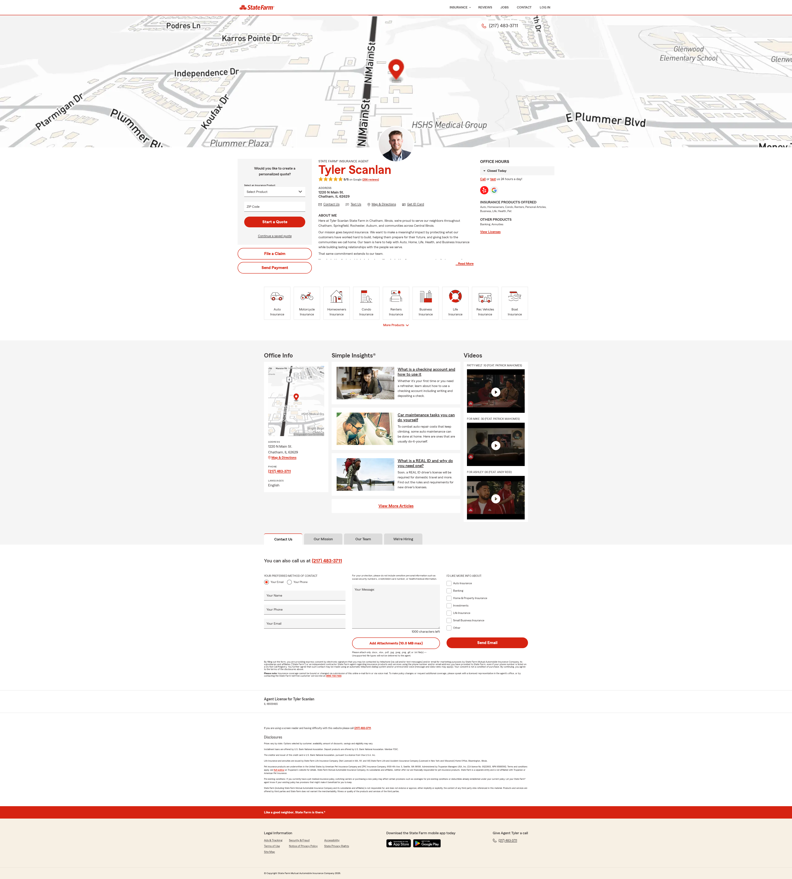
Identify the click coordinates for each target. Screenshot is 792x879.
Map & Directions (283, 457)
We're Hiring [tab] (403, 539)
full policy (279, 770)
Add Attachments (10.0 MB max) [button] (396, 643)
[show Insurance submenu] (469, 7)
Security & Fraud (299, 840)
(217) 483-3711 (279, 471)
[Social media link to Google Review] (494, 190)
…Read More (465, 263)
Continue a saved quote (275, 236)
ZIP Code (253, 206)
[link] (257, 7)
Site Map (269, 852)
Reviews (485, 7)
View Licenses (490, 232)
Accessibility (331, 840)
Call (483, 179)
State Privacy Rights (336, 846)
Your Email (277, 582)
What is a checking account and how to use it (426, 371)
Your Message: (365, 589)
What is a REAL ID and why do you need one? (425, 463)
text (493, 179)
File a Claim (274, 254)
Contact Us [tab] (283, 539)
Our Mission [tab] (323, 539)
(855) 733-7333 (333, 676)
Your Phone (300, 582)
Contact (524, 7)
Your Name (274, 595)
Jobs (504, 7)
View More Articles (396, 506)
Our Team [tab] (363, 539)
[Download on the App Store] (398, 843)
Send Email (487, 643)
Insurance (459, 7)
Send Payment (275, 268)
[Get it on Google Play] (427, 843)
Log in (545, 7)
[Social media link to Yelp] (484, 190)
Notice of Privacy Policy (303, 846)
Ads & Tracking (273, 840)
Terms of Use (272, 846)
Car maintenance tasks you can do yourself (426, 417)
